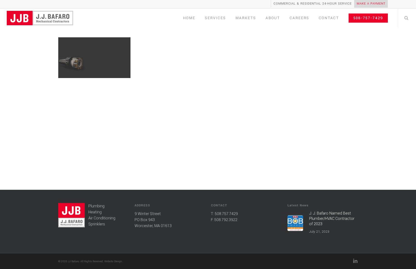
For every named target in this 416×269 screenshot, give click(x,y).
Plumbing (96, 206)
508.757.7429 (226, 214)
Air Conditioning (101, 218)
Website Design (113, 261)
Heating (95, 212)
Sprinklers (96, 224)
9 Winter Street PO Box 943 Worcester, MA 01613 (153, 220)
